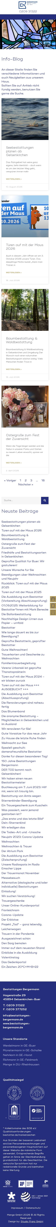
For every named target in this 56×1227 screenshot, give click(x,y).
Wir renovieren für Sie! (16, 728)
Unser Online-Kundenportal (20, 905)
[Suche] (45, 500)
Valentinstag (10, 957)
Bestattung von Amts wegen (21, 796)
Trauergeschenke (12, 900)
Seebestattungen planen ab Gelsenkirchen (20, 151)
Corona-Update (12, 915)
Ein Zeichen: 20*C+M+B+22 (19, 966)
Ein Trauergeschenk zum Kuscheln (24, 805)
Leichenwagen (11, 929)
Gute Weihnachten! (14, 649)
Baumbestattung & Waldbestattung (21, 340)
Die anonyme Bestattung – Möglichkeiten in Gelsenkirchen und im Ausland (24, 720)
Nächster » (25, 484)
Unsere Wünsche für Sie (17, 570)
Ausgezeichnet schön (15, 938)
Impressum (17, 1208)
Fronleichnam (10, 910)
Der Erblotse (10, 919)
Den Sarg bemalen (13, 943)
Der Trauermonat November (20, 873)
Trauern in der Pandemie (17, 933)
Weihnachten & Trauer (16, 846)
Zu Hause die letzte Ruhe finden (23, 738)
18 (43, 480)
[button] (28, 17)
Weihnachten (10, 841)
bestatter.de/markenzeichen (19, 1135)
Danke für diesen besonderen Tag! (24, 756)
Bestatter (8, 627)
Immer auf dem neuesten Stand (23, 948)
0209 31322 (28, 11)
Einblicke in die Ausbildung (19, 952)
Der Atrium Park (12, 851)
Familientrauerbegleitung (18, 663)
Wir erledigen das (13, 827)
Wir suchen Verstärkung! (18, 896)
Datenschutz (33, 1208)
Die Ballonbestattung (16, 614)
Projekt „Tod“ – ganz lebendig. (21, 924)
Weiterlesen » (14, 179)
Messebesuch (10, 878)
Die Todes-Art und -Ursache (21, 832)
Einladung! (8, 891)
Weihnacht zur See (14, 743)
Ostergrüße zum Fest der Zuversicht (22, 437)
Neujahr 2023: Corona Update (22, 837)
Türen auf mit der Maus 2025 (21, 592)
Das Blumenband (13, 711)
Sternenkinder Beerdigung (19, 800)
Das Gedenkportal (13, 962)
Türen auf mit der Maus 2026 (24, 247)
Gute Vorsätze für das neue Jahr (24, 733)
